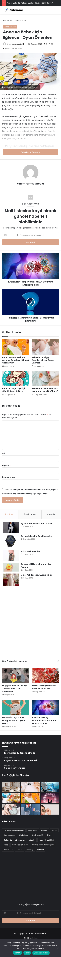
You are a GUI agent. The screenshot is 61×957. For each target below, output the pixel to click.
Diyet (49, 835)
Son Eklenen (30, 514)
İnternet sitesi (8, 477)
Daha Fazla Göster (30, 152)
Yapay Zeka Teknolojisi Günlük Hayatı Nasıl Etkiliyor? (30, 3)
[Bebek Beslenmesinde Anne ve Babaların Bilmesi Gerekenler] (15, 347)
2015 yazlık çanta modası (14, 830)
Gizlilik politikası (30, 938)
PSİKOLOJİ (8, 850)
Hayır (27, 953)
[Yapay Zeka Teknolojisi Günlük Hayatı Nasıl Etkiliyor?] (50, 787)
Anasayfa (9, 20)
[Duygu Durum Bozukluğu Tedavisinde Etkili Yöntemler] (15, 675)
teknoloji (30, 850)
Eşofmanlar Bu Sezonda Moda (36, 523)
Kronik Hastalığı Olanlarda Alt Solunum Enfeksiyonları (44, 720)
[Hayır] (57, 948)
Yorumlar (51, 514)
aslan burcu (32, 830)
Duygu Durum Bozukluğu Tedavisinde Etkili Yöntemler (14, 688)
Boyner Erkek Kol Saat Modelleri (37, 536)
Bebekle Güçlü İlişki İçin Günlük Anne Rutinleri (14, 390)
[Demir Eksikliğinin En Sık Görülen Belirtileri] (45, 675)
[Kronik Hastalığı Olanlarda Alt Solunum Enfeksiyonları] (45, 707)
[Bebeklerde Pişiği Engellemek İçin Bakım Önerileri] (45, 347)
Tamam (17, 953)
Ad (4, 453)
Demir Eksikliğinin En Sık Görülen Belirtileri (44, 687)
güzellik (32, 840)
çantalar (40, 850)
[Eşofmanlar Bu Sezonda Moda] (11, 527)
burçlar (54, 830)
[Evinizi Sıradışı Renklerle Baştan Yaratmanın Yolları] (30, 809)
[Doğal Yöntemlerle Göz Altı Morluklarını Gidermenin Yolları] (50, 809)
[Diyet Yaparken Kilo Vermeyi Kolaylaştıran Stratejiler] (11, 798)
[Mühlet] (13, 10)
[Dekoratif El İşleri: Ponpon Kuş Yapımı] (11, 567)
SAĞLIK (19, 850)
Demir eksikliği (37, 835)
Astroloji (44, 830)
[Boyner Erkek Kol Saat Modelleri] (11, 541)
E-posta (6, 465)
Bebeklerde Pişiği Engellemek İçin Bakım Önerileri (43, 360)
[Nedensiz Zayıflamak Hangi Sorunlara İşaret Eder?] (15, 707)
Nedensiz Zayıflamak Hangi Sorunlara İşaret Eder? (14, 720)
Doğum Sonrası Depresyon (14, 840)
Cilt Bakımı (23, 835)
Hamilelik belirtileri (46, 840)
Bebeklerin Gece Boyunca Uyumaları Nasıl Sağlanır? (45, 390)
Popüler (9, 514)
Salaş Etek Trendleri (31, 551)
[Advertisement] (30, 621)
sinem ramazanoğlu (14, 44)
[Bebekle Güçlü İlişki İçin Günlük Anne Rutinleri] (15, 378)
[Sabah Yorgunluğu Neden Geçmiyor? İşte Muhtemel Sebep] (11, 809)
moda (6, 845)
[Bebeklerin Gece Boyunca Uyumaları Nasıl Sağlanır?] (45, 378)
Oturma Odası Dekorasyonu (43, 845)
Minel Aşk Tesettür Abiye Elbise (36, 575)
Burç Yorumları (9, 835)
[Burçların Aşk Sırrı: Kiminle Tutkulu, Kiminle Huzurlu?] (50, 798)
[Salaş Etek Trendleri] (11, 555)
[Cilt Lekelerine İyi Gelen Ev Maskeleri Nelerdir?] (30, 787)
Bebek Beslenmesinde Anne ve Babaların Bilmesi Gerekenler (15, 360)
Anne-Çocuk (20, 20)
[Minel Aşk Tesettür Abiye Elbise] (11, 580)
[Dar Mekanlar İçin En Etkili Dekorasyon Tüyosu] (11, 787)
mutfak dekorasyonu (20, 845)
